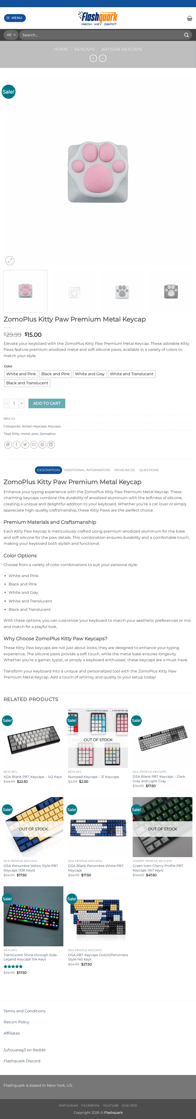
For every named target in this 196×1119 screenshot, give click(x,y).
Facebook (90, 1105)
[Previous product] (102, 58)
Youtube (111, 1105)
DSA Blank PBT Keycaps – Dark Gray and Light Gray (159, 778)
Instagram (68, 1105)
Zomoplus (47, 433)
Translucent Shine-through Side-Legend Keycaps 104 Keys (31, 957)
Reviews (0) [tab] (124, 470)
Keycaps (85, 49)
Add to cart (47, 403)
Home (61, 49)
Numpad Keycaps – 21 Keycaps (93, 777)
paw (35, 433)
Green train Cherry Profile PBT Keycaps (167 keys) (158, 868)
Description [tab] (48, 470)
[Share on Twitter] (25, 445)
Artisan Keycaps (121, 49)
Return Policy (16, 1022)
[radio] (21, 374)
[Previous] (13, 172)
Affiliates (12, 1033)
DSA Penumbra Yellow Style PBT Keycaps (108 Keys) (31, 868)
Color (8, 366)
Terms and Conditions (24, 1011)
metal (25, 433)
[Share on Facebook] (17, 445)
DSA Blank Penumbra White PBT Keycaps (96, 868)
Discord (129, 1105)
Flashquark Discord (22, 1061)
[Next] (182, 172)
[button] (15, 18)
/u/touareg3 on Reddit (25, 1050)
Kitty (15, 433)
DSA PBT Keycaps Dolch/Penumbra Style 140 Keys (98, 957)
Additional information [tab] (87, 470)
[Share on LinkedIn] (51, 445)
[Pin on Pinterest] (42, 445)
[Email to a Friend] (34, 445)
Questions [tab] (149, 470)
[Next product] (93, 58)
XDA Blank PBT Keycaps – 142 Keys (33, 777)
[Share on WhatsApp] (8, 445)
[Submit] (186, 34)
